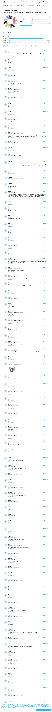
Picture (9, 46)
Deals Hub (20, 5)
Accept (38, 710)
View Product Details (26, 27)
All (4, 46)
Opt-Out (43, 710)
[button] (35, 2)
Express (13, 5)
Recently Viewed (30, 5)
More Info (48, 710)
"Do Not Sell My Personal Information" (8, 707)
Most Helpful (15, 46)
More (43, 5)
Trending (38, 5)
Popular (6, 5)
